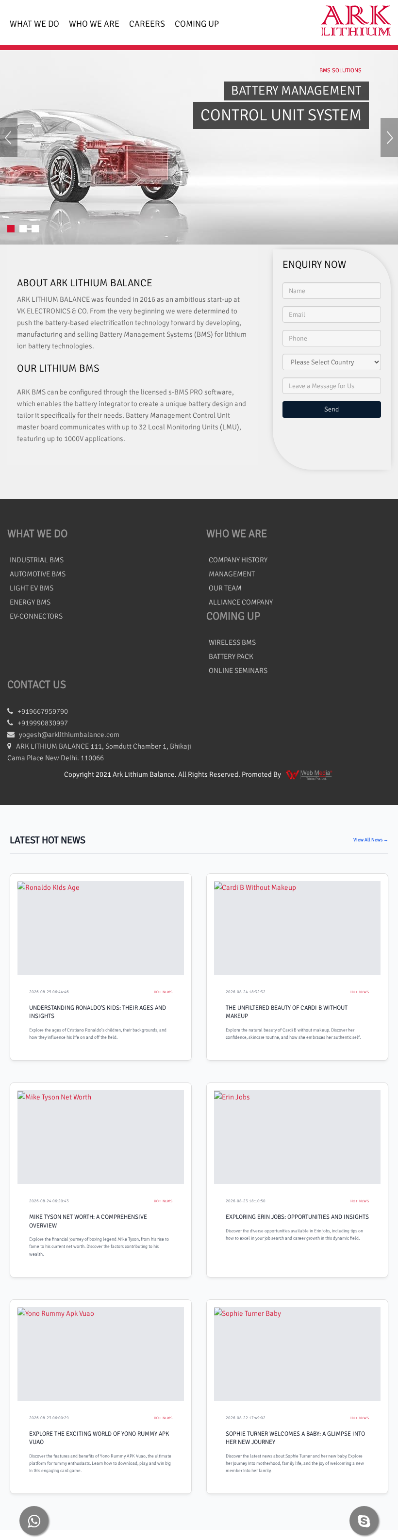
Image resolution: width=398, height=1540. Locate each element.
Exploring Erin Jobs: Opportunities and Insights (297, 1217)
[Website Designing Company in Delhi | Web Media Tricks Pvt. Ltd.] (309, 774)
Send (331, 409)
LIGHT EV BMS (31, 588)
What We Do (34, 23)
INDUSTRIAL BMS (37, 560)
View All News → (370, 840)
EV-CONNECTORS (36, 616)
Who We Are (94, 23)
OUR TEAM (225, 588)
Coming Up (197, 23)
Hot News (163, 992)
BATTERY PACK (231, 656)
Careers (147, 23)
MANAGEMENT (232, 574)
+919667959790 (40, 711)
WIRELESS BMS (232, 642)
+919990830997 (40, 723)
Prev (8, 147)
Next (389, 147)
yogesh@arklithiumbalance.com (69, 734)
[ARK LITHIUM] (352, 22)
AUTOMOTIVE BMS (38, 574)
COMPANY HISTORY (238, 560)
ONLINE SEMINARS (238, 670)
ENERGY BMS (30, 602)
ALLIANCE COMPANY (241, 602)
